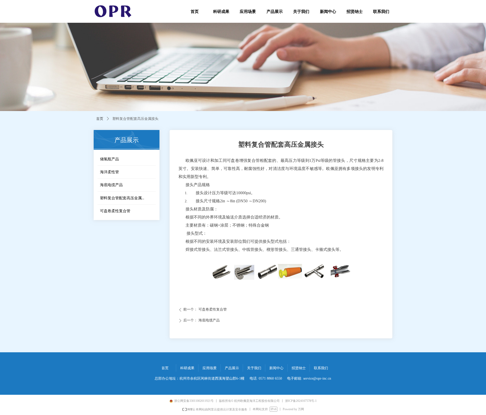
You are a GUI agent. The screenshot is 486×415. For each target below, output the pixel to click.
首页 (99, 119)
